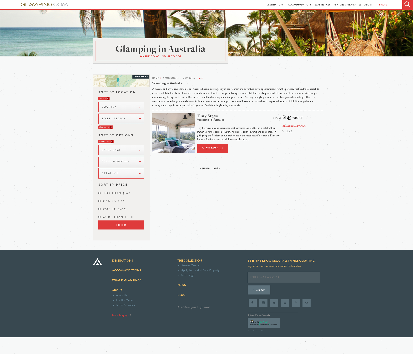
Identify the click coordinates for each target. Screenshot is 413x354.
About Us (121, 295)
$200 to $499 (114, 209)
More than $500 (117, 217)
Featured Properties (348, 4)
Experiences (323, 4)
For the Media (124, 300)
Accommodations (300, 4)
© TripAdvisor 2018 (255, 330)
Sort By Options (115, 135)
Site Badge (187, 275)
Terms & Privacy (125, 305)
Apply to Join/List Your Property (200, 270)
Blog (181, 295)
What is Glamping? (126, 280)
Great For (110, 173)
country (109, 107)
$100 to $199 (113, 201)
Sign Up (259, 290)
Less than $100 (116, 193)
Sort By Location (117, 92)
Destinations (275, 4)
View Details (212, 148)
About (368, 4)
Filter (121, 225)
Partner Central (190, 265)
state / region (114, 118)
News (181, 285)
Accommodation (116, 161)
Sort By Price (113, 184)
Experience (111, 150)
